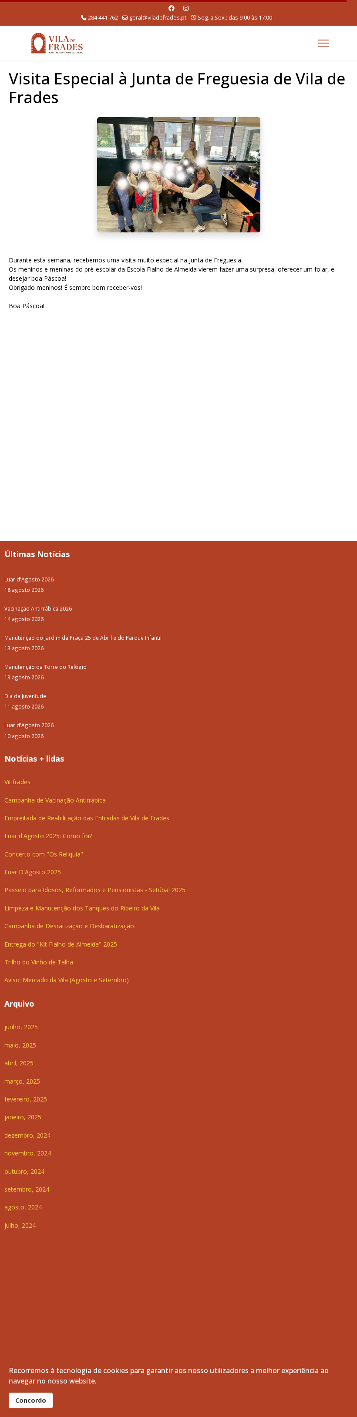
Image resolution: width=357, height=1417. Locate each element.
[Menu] (323, 43)
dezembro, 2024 (27, 1135)
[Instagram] (186, 8)
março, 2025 (22, 1081)
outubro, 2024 (24, 1171)
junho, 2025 (21, 1027)
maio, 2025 (20, 1045)
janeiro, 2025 (22, 1117)
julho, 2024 (20, 1225)
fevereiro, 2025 (25, 1099)
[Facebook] (171, 8)
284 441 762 (103, 17)
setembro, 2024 (26, 1189)
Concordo (30, 1400)
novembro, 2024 (27, 1153)
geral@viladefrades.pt (157, 17)
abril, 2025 (19, 1063)
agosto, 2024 (23, 1207)
